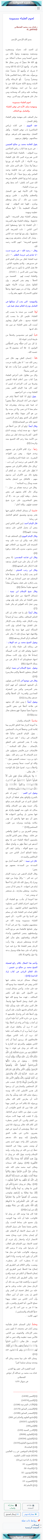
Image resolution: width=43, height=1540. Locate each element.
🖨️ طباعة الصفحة (30, 1506)
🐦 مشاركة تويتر (30, 1514)
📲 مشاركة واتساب (12, 1506)
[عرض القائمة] (38, 8)
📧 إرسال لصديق (12, 1514)
